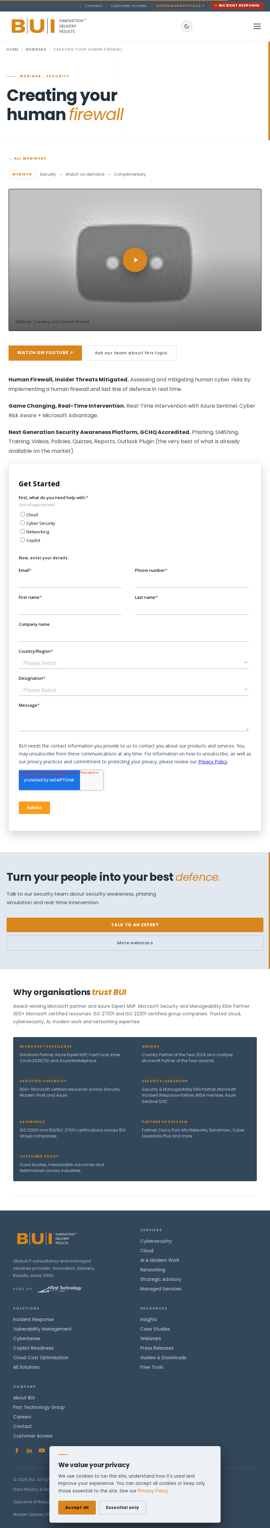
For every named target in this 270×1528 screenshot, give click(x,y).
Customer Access (129, 5)
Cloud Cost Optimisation (40, 1358)
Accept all (77, 1507)
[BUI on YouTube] (41, 1450)
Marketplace (180, 5)
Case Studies (155, 1329)
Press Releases (157, 1348)
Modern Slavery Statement (39, 1514)
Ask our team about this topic (131, 353)
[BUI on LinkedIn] (29, 1450)
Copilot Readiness (33, 1348)
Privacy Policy (153, 1491)
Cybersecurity (156, 1241)
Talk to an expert (135, 925)
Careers (22, 1417)
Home (13, 49)
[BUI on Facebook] (16, 1450)
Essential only (122, 1507)
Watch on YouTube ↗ (45, 352)
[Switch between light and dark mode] (186, 26)
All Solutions (26, 1367)
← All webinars (27, 158)
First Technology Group (39, 1407)
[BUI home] (60, 26)
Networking (152, 1270)
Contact (93, 5)
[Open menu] (257, 26)
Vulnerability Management (42, 1329)
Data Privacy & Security (36, 1489)
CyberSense (26, 1339)
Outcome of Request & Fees (40, 1502)
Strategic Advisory (160, 1279)
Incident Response (239, 5)
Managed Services (160, 1289)
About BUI (24, 1398)
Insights (148, 1319)
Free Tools (151, 1367)
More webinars (135, 943)
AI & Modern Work (159, 1260)
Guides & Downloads (163, 1358)
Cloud (146, 1251)
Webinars (36, 49)
